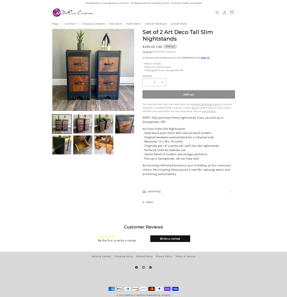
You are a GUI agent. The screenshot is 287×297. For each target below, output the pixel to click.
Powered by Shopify (158, 295)
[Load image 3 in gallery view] (103, 124)
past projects (209, 111)
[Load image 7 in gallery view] (103, 145)
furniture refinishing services (205, 104)
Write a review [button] (170, 238)
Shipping (147, 51)
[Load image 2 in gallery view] (82, 124)
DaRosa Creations (135, 295)
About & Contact (101, 256)
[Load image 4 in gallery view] (124, 124)
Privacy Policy (164, 256)
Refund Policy (144, 256)
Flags (55, 23)
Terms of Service (185, 256)
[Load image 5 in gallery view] (61, 145)
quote (194, 107)
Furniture (70, 23)
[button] (56, 23)
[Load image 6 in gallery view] (82, 145)
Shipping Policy (123, 256)
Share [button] (149, 202)
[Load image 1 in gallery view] (61, 124)
